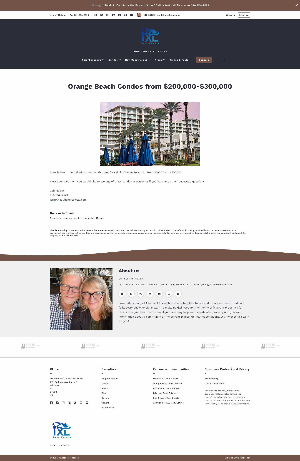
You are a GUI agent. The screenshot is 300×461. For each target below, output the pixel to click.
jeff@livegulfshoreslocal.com (68, 199)
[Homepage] (150, 36)
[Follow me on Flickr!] (131, 15)
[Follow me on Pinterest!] (119, 15)
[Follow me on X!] (101, 15)
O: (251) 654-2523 (180, 284)
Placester (245, 458)
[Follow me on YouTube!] (125, 15)
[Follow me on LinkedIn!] (113, 15)
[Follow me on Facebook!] (95, 15)
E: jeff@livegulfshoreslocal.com (213, 284)
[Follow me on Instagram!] (107, 15)
